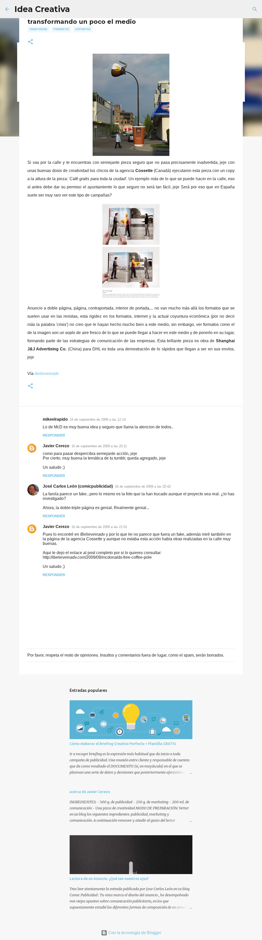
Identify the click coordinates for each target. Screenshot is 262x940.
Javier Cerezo (56, 446)
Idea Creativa (42, 9)
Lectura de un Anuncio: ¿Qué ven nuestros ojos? (109, 879)
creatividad (38, 29)
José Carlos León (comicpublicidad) (78, 486)
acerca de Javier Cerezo (90, 792)
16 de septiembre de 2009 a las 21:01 (99, 527)
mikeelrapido (55, 419)
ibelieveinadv (47, 373)
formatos (61, 29)
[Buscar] (255, 9)
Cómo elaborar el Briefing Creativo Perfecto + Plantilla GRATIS (123, 744)
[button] (30, 42)
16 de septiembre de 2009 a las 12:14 (98, 419)
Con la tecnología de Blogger (134, 933)
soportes (83, 29)
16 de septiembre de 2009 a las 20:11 (99, 446)
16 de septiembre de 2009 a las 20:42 (143, 486)
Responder (54, 435)
